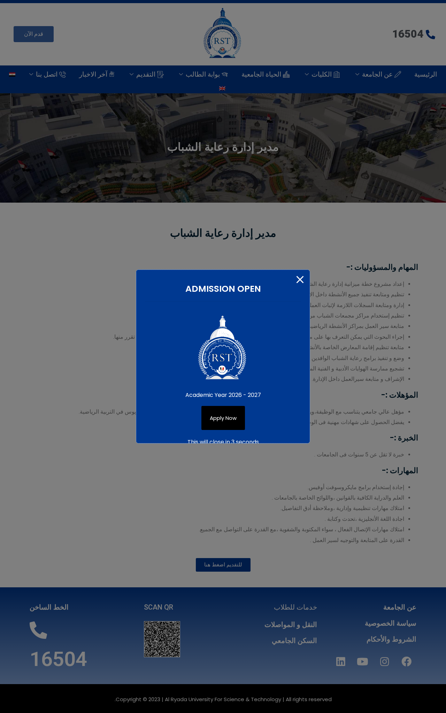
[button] (223, 418)
